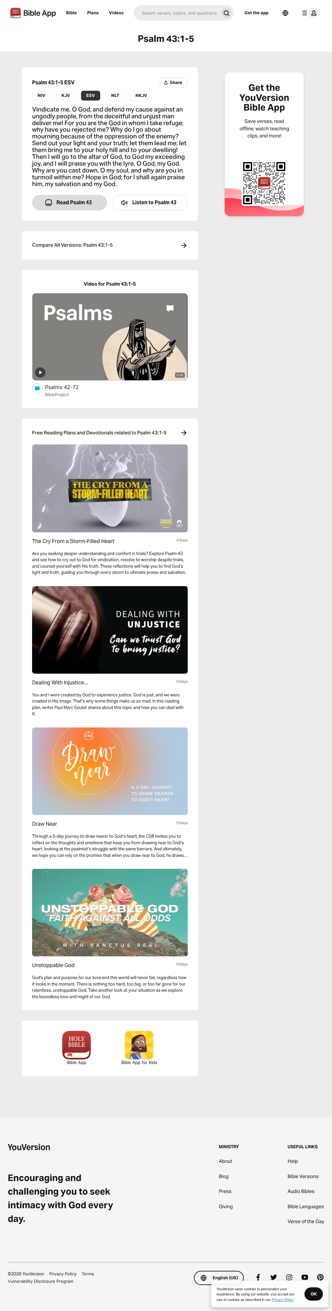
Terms (88, 1273)
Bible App (76, 1062)
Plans (93, 12)
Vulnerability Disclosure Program (40, 1281)
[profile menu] (309, 12)
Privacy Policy (63, 1273)
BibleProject (57, 394)
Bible (71, 12)
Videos (116, 12)
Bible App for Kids (139, 1062)
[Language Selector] (285, 12)
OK (314, 1293)
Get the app (256, 12)
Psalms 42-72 (68, 387)
